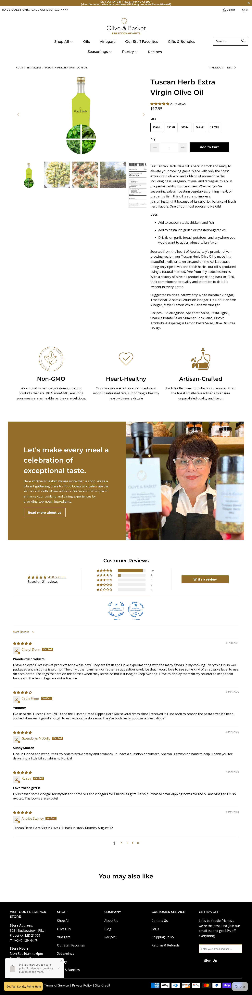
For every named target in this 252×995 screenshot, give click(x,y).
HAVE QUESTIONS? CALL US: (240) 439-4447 (35, 9)
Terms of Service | (58, 985)
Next (230, 67)
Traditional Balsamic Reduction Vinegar (179, 300)
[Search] (243, 41)
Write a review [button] (205, 579)
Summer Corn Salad (197, 318)
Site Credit (102, 985)
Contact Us (160, 920)
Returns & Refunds (165, 945)
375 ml (185, 127)
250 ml (171, 127)
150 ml (157, 127)
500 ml (200, 127)
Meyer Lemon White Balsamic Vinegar (192, 305)
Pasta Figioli (219, 313)
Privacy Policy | (83, 985)
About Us (111, 920)
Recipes (110, 937)
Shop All (63, 920)
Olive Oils (64, 929)
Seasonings (65, 953)
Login (231, 9)
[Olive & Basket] (126, 26)
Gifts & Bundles (68, 970)
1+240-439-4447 (25, 940)
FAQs (155, 929)
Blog (107, 929)
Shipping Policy (163, 937)
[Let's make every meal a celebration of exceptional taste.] (185, 481)
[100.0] (116, 609)
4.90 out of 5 (57, 577)
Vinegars (63, 937)
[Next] (143, 114)
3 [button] (127, 843)
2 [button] (121, 843)
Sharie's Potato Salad (166, 318)
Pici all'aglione (174, 313)
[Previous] (19, 114)
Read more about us (44, 512)
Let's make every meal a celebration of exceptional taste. (66, 460)
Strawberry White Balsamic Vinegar (206, 295)
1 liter (214, 127)
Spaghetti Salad (197, 313)
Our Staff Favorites (71, 945)
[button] (63, 42)
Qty (152, 139)
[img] (22, 643)
